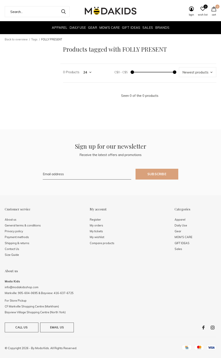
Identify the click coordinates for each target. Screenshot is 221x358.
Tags (34, 39)
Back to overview (16, 39)
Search (63, 11)
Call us (21, 327)
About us (10, 219)
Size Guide (12, 254)
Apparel (59, 27)
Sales (147, 27)
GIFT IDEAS (131, 27)
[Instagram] (213, 327)
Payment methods (17, 237)
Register (95, 219)
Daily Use (77, 27)
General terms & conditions (23, 225)
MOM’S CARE (109, 27)
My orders (96, 225)
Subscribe (156, 174)
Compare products (102, 243)
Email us (57, 327)
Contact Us (12, 249)
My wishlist (97, 237)
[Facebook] (203, 327)
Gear (92, 27)
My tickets (96, 231)
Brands (162, 27)
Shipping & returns (17, 243)
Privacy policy (14, 231)
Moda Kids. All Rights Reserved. (56, 348)
